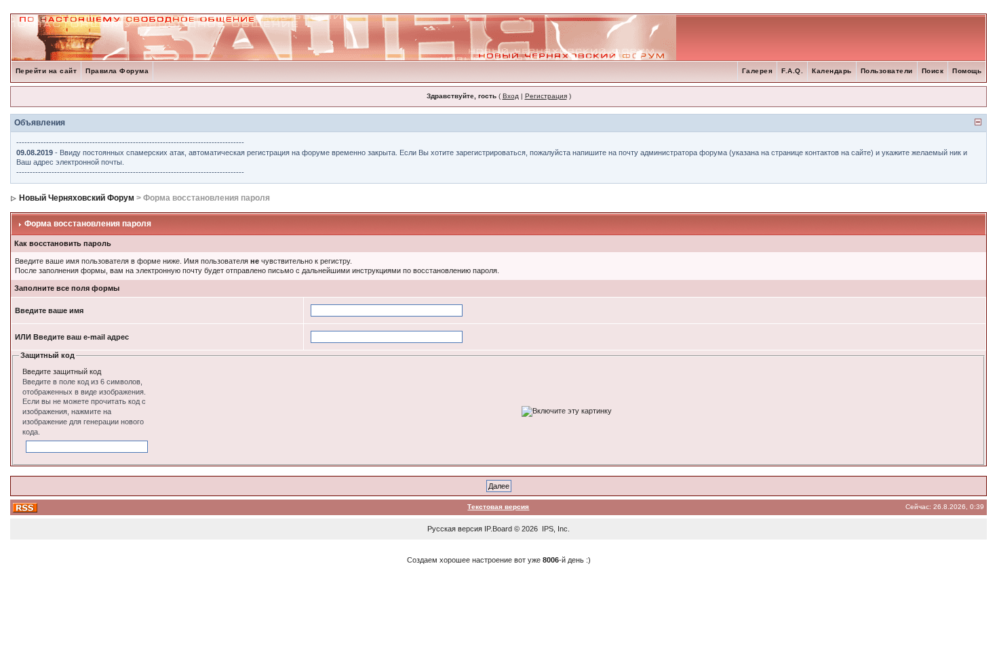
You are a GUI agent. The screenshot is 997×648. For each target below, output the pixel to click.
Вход (511, 96)
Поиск (933, 71)
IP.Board (498, 529)
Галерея (757, 71)
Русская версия (454, 529)
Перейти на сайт (46, 71)
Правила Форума (117, 71)
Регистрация (546, 96)
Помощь (966, 71)
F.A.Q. (792, 71)
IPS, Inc (555, 529)
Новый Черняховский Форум (76, 198)
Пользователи (887, 71)
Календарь (832, 71)
